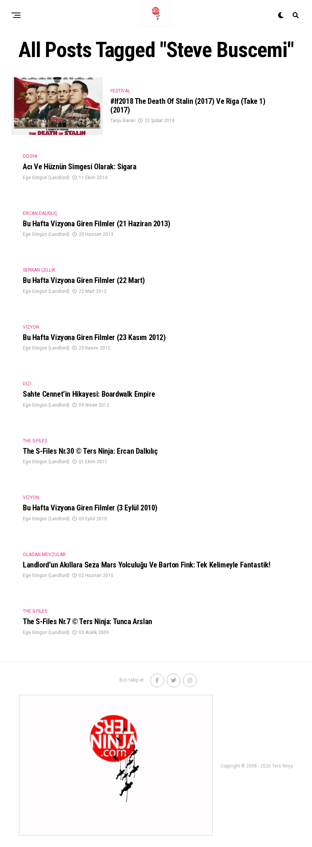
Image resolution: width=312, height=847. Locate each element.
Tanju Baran (122, 120)
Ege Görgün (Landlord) (46, 177)
